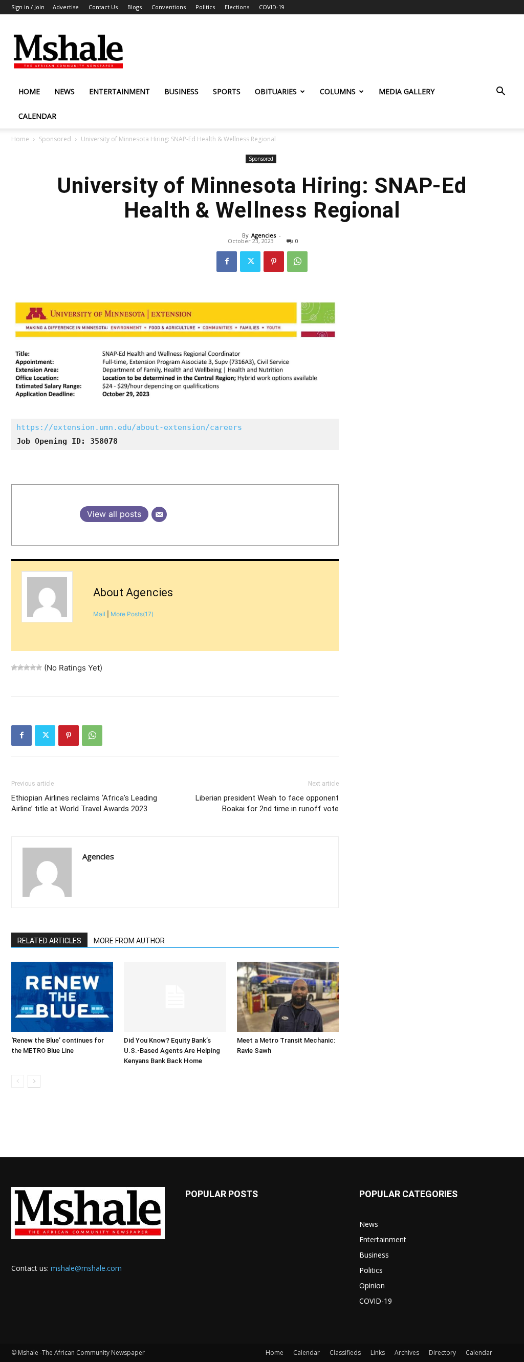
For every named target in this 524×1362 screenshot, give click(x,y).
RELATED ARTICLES (49, 941)
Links (377, 1352)
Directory (442, 1352)
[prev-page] (17, 1081)
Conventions (168, 7)
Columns (338, 91)
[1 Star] (14, 667)
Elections (237, 7)
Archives (407, 1352)
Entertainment (119, 91)
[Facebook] (226, 261)
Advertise (66, 7)
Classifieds (345, 1352)
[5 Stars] (39, 667)
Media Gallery (406, 91)
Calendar (37, 116)
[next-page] (34, 1081)
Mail (99, 614)
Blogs (134, 7)
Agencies (263, 235)
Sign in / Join (28, 7)
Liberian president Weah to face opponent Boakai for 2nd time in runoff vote (267, 803)
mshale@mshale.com (86, 1268)
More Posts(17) (132, 614)
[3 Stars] (27, 667)
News (64, 91)
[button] (500, 92)
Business (181, 91)
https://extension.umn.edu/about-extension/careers (131, 427)
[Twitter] (250, 261)
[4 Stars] (33, 667)
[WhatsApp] (297, 261)
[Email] (159, 514)
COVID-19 (272, 7)
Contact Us (103, 7)
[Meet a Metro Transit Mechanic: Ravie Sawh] (288, 997)
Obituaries (276, 91)
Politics (205, 7)
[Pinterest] (274, 261)
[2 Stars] (20, 667)
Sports (227, 91)
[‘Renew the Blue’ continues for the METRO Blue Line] (62, 997)
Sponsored (55, 139)
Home (29, 91)
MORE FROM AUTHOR (129, 941)
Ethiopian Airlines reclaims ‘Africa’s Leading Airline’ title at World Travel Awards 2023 (84, 803)
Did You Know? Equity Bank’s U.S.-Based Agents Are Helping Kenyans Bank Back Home (172, 1050)
